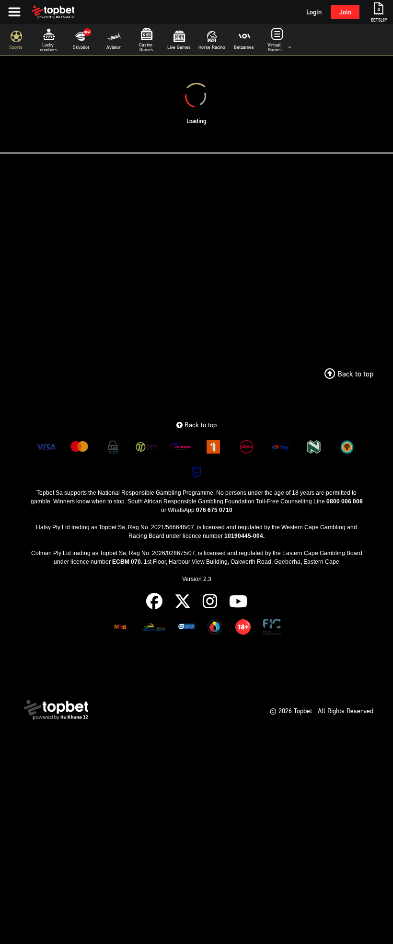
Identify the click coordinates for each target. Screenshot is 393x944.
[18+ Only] (243, 628)
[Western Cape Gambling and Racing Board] (186, 628)
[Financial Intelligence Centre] (272, 628)
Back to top (200, 425)
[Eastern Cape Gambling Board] (153, 628)
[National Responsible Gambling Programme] (215, 628)
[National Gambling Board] (120, 628)
